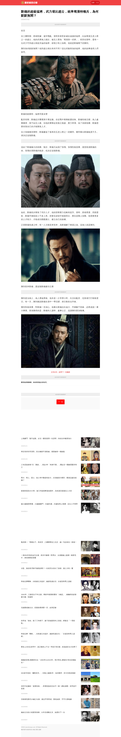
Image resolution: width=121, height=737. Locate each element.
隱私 (37, 729)
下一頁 (60, 402)
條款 (34, 729)
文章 (93, 2)
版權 (40, 729)
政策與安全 (29, 729)
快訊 (97, 2)
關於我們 (23, 729)
